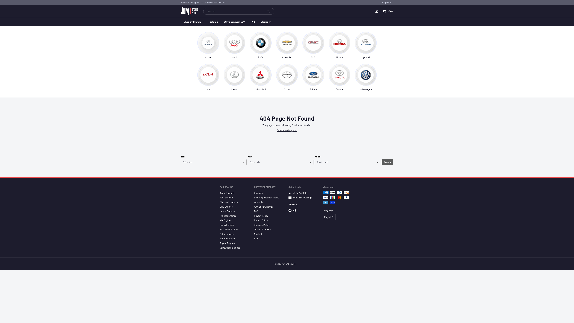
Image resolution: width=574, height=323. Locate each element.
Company (258, 193)
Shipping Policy (262, 225)
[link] (208, 45)
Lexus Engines (227, 225)
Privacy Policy (261, 215)
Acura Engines (227, 193)
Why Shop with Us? (234, 21)
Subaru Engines (227, 238)
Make (250, 156)
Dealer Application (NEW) (266, 197)
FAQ (253, 21)
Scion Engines (227, 234)
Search (387, 162)
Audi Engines (226, 197)
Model (317, 156)
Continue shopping (287, 130)
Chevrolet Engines (229, 202)
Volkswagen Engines (230, 247)
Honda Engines (227, 211)
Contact (258, 234)
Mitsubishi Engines (229, 229)
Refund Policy (261, 220)
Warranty (266, 21)
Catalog (214, 21)
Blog (256, 238)
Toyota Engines (227, 243)
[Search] (268, 11)
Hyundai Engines (228, 215)
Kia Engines (226, 220)
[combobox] (238, 11)
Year (183, 156)
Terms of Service (262, 229)
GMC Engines (226, 206)
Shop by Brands (192, 21)
